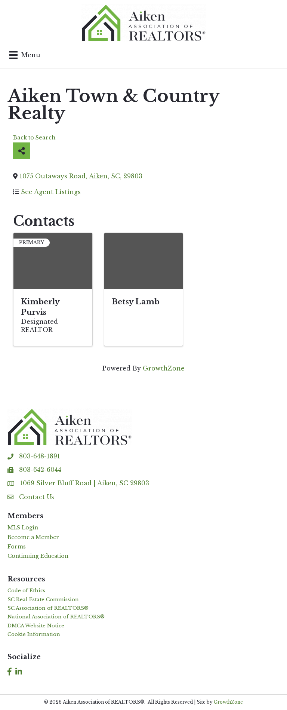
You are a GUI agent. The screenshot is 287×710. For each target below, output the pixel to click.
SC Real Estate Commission (43, 599)
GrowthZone (164, 368)
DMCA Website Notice (35, 626)
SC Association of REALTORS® (48, 608)
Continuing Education (37, 556)
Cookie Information (33, 634)
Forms (16, 546)
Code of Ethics (26, 590)
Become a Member (33, 537)
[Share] (21, 150)
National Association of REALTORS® (56, 617)
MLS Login (22, 527)
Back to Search (34, 137)
